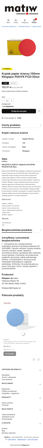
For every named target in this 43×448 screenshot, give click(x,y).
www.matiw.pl (12, 439)
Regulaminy (6, 389)
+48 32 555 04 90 (32, 439)
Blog (3, 431)
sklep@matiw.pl (21, 439)
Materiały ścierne (24, 26)
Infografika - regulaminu (10, 393)
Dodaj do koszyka (18, 111)
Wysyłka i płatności (9, 433)
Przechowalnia (7, 419)
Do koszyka (9, 354)
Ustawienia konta (8, 417)
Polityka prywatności (9, 391)
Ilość (3, 97)
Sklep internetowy (19, 445)
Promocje (5, 405)
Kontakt (4, 428)
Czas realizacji (7, 379)
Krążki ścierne (36, 26)
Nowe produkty (7, 403)
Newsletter (6, 375)
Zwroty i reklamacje (9, 377)
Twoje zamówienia (8, 414)
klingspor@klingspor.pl (11, 288)
